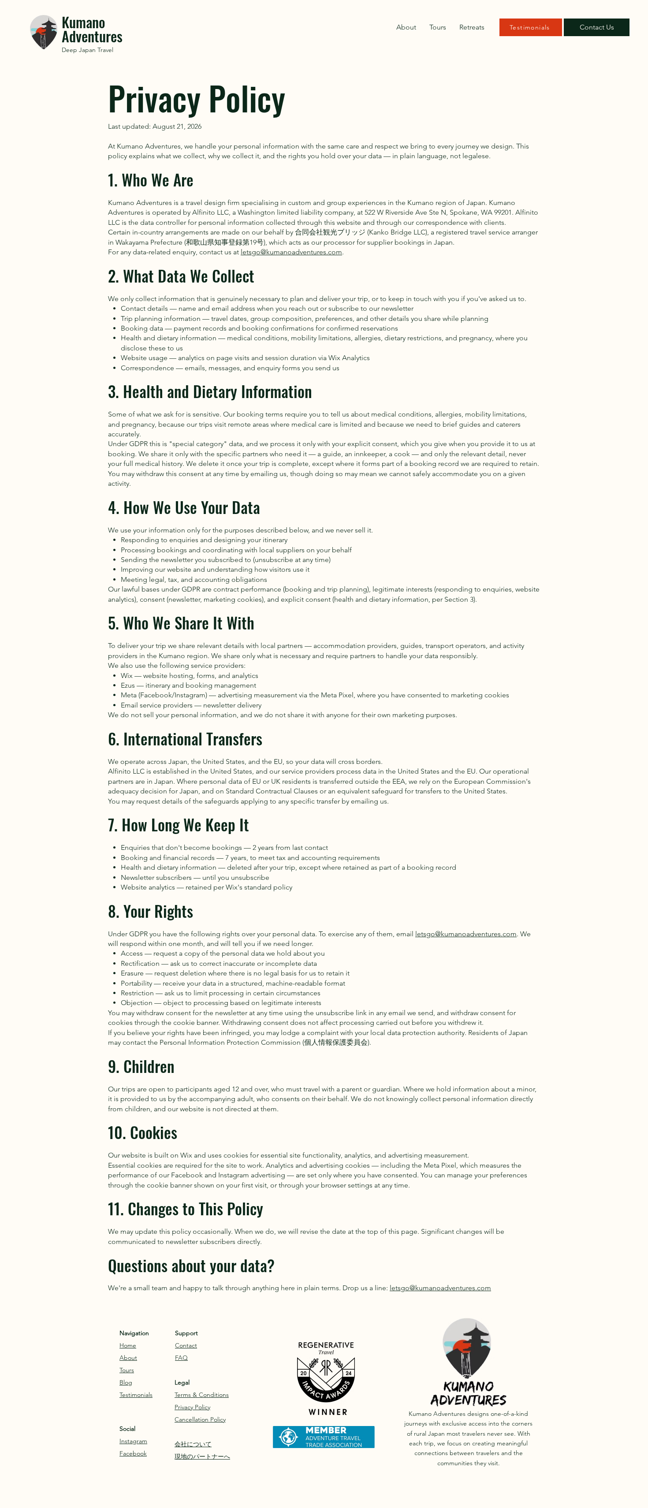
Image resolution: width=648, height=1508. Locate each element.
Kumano (83, 21)
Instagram (133, 1441)
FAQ (181, 1358)
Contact (186, 1345)
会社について (193, 1444)
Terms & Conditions (202, 1395)
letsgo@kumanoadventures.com (291, 252)
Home (127, 1345)
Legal (182, 1382)
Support (186, 1333)
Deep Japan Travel (87, 50)
